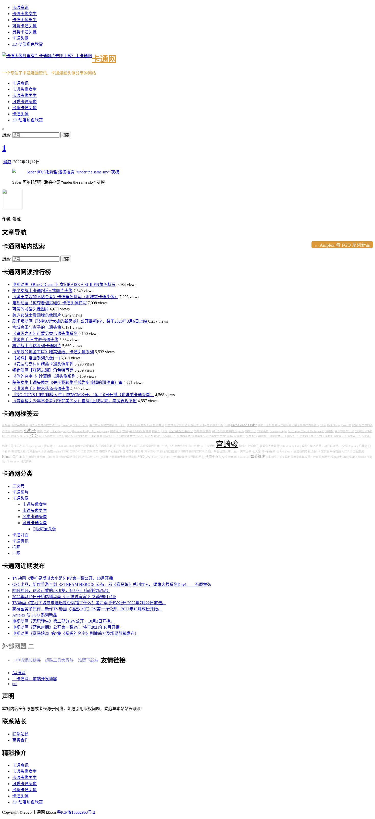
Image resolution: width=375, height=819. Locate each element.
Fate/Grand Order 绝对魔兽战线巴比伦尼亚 (178, 457)
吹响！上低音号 (249, 446)
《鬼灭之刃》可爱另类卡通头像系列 (45, 333)
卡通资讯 (20, 7)
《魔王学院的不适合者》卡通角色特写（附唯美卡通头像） (65, 297)
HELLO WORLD (64, 446)
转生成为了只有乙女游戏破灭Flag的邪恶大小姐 (194, 425)
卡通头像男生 (24, 20)
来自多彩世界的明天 (51, 436)
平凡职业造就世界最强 (130, 436)
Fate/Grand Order (244, 425)
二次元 (18, 486)
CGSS (164, 431)
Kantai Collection (14, 457)
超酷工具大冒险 (59, 660)
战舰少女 (144, 457)
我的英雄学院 (19, 425)
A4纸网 (19, 673)
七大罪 (317, 457)
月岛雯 (6, 425)
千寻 (227, 425)
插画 (16, 547)
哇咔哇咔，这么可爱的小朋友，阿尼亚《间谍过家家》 (61, 590)
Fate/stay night (278, 431)
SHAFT (366, 436)
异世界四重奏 (202, 431)
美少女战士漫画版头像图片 (36, 315)
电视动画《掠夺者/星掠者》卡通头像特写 (49, 303)
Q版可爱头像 (44, 529)
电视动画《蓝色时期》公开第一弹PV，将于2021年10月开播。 (68, 627)
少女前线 (251, 436)
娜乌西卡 (128, 451)
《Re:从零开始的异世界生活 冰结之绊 (69, 457)
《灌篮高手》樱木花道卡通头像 (40, 388)
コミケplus (283, 451)
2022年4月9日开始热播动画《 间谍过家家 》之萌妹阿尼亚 (64, 597)
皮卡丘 (24, 436)
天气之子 (245, 451)
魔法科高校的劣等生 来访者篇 (83, 436)
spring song (36, 446)
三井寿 (139, 451)
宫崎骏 (227, 444)
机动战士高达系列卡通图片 (36, 346)
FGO (33, 435)
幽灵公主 (109, 436)
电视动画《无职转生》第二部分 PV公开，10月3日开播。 (63, 621)
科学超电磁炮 (104, 446)
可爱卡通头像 (24, 26)
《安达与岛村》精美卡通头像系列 (42, 364)
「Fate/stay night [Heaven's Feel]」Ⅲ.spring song (79, 431)
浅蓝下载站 (88, 660)
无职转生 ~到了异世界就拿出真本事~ (289, 457)
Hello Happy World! (339, 425)
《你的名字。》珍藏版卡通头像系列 (44, 376)
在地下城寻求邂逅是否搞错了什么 (147, 446)
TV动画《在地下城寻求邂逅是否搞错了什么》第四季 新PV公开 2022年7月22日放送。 (89, 603)
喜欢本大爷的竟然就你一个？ (107, 425)
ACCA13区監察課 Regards (228, 431)
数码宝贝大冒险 (269, 446)
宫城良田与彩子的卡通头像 (36, 327)
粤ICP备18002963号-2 (76, 812)
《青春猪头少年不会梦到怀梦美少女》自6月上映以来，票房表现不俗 (74, 401)
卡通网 (104, 59)
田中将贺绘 (208, 446)
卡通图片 (20, 492)
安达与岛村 (21, 446)
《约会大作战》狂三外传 (184, 446)
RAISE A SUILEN (165, 436)
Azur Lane (350, 457)
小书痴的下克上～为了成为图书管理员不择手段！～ (329, 436)
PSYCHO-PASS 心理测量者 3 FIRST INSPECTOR (174, 451)
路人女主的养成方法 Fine (44, 425)
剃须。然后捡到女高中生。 (222, 451)
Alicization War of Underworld (306, 431)
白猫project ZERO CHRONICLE (66, 451)
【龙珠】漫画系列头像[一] (36, 358)
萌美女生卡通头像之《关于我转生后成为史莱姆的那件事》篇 (67, 382)
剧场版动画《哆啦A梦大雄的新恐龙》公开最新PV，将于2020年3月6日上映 (79, 321)
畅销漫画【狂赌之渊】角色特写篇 (42, 370)
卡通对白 (20, 535)
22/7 (96, 457)
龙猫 (125, 431)
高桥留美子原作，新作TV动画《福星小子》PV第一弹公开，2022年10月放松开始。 (87, 609)
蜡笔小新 (263, 431)
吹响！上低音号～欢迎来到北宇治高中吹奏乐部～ (288, 425)
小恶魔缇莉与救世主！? (305, 451)
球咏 (40, 431)
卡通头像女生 (24, 13)
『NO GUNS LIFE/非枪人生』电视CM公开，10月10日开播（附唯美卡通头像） (83, 395)
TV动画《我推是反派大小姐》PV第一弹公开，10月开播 (62, 578)
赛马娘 (48, 446)
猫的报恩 (17, 431)
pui (14, 684)
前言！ (156, 431)
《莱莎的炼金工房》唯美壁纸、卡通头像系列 (53, 352)
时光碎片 (26, 461)
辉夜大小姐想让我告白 (272, 436)
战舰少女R (213, 457)
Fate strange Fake (290, 446)
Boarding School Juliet (74, 425)
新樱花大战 (18, 451)
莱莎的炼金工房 (344, 431)
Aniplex (14, 461)
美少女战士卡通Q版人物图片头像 (42, 290)
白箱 (46, 431)
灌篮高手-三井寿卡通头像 (35, 339)
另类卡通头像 (24, 32)
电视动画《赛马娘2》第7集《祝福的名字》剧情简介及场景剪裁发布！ (75, 633)
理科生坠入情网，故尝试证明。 (321, 446)
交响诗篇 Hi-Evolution (235, 457)
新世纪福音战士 (332, 457)
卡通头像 (20, 38)
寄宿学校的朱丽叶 (110, 451)
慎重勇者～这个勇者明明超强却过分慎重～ (218, 436)
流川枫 (329, 431)
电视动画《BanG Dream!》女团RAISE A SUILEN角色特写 (64, 284)
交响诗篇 (92, 451)
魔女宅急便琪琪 (85, 446)
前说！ (291, 436)
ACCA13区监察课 (140, 431)
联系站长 (20, 734)
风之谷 (149, 436)
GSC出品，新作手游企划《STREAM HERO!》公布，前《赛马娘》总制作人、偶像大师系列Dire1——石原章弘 (111, 584)
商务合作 (20, 740)
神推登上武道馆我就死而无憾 (118, 457)
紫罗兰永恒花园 (331, 451)
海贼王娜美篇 (36, 457)
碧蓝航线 (258, 457)
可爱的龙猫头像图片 (30, 309)
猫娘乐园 (7, 446)
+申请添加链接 (27, 660)
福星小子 (250, 431)
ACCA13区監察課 (353, 451)
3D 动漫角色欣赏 (27, 44)
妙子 (323, 425)
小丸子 (30, 431)
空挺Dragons (350, 446)
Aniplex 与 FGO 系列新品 (34, 615)
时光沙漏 (119, 446)
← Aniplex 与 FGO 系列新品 (342, 245)
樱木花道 (115, 431)
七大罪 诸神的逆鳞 (264, 451)
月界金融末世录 (36, 451)
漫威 (7, 162)
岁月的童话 (184, 436)
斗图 (16, 553)
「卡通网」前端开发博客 (34, 679)
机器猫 (363, 446)
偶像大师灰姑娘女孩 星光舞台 (145, 425)
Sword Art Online (181, 431)
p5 (7, 461)
